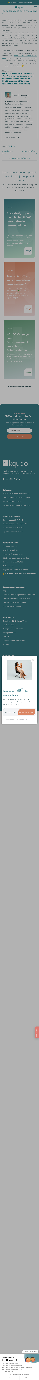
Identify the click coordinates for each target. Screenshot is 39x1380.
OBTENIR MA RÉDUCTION (26, 712)
